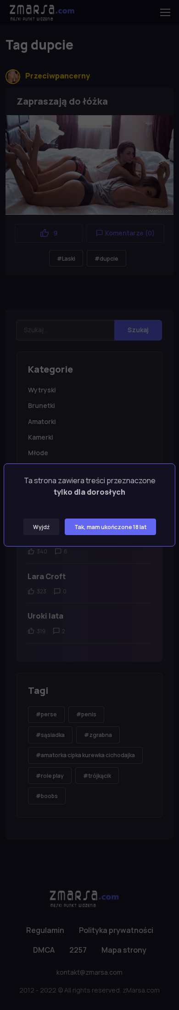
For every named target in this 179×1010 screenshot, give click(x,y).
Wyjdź (41, 527)
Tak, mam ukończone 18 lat (110, 527)
